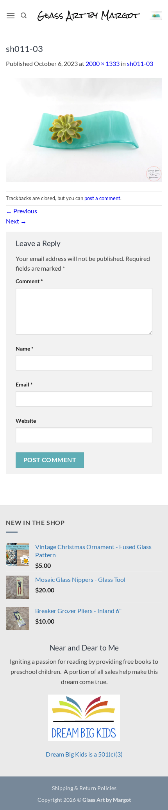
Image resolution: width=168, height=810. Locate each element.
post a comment (102, 198)
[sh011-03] (84, 129)
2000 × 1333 (103, 63)
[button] (10, 15)
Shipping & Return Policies (84, 788)
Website (26, 420)
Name (25, 348)
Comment (29, 281)
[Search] (24, 15)
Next (16, 221)
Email (24, 384)
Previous (21, 210)
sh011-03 (140, 63)
